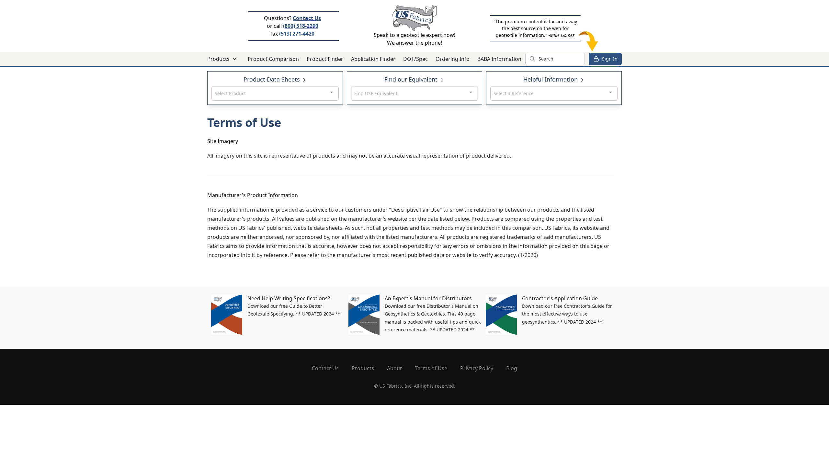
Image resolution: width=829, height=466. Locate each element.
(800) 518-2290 (300, 25)
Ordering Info (453, 58)
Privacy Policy (476, 368)
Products (363, 368)
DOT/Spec (415, 58)
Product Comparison (273, 58)
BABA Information (499, 58)
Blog (511, 368)
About (394, 368)
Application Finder (373, 58)
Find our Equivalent (411, 79)
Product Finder (325, 58)
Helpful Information (551, 79)
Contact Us (307, 18)
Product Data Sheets (272, 79)
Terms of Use (431, 368)
